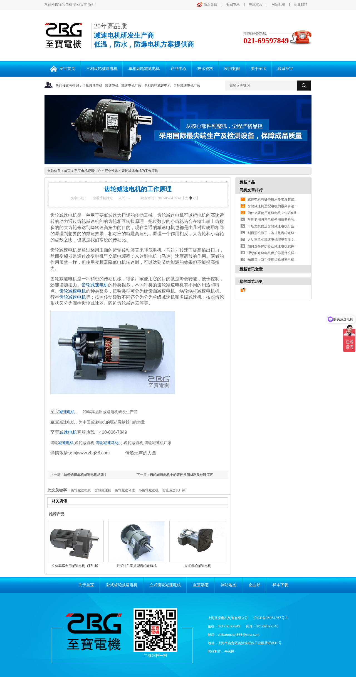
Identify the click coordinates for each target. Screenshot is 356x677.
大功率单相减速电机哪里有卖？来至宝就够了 (274, 240)
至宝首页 (67, 69)
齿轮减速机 (103, 490)
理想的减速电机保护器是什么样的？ (274, 253)
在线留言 (255, 4)
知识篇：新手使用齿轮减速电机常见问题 (274, 260)
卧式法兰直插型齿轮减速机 (137, 566)
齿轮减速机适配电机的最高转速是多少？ (274, 206)
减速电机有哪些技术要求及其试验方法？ (274, 199)
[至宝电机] (63, 45)
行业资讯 (111, 171)
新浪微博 (210, 4)
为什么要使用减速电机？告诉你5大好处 (274, 213)
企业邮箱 (300, 4)
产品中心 (178, 69)
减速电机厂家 (131, 85)
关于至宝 (258, 69)
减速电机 (111, 85)
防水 (120, 44)
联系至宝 (285, 69)
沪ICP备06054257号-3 (270, 618)
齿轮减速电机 (92, 85)
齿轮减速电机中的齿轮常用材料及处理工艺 (181, 475)
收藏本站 (233, 4)
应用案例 (232, 69)
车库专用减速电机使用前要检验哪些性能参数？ (274, 219)
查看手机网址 (103, 198)
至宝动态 (201, 585)
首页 (67, 171)
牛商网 (229, 651)
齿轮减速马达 (107, 442)
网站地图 (278, 4)
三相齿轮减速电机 (101, 69)
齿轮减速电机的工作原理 (140, 171)
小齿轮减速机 (149, 490)
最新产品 (247, 182)
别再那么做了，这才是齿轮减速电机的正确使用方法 (274, 233)
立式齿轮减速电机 (197, 566)
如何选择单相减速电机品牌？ (85, 475)
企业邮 (254, 585)
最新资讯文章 (251, 269)
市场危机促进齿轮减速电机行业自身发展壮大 (274, 226)
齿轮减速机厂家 (174, 490)
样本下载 (280, 585)
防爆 (140, 44)
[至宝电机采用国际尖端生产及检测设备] (178, 129)
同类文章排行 (251, 190)
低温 (100, 44)
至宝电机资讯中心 (87, 171)
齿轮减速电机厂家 (187, 85)
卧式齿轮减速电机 (121, 585)
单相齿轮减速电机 (144, 69)
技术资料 (205, 69)
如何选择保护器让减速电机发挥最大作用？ (274, 246)
